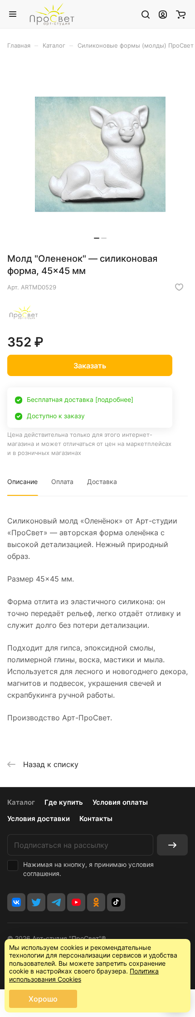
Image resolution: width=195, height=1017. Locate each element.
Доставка (102, 481)
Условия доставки (38, 818)
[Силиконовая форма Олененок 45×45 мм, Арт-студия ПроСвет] (100, 154)
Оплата (62, 481)
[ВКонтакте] (16, 902)
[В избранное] (179, 287)
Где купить (63, 802)
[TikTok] (116, 902)
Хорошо (43, 998)
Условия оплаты (120, 802)
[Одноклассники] (96, 902)
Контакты (95, 818)
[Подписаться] (172, 845)
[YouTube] (76, 902)
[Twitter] (36, 902)
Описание (22, 481)
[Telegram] (56, 902)
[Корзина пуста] (180, 14)
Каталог (21, 802)
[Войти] (163, 14)
